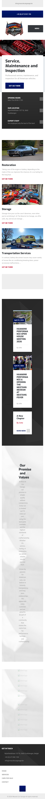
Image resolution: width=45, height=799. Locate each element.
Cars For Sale (7, 778)
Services (5, 775)
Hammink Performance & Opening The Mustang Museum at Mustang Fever (22, 386)
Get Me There (7, 179)
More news (21, 431)
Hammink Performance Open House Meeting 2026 (22, 335)
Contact (5, 782)
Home (4, 771)
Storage (6, 209)
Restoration (9, 165)
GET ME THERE (14, 86)
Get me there (7, 223)
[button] (3, 47)
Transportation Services (16, 253)
